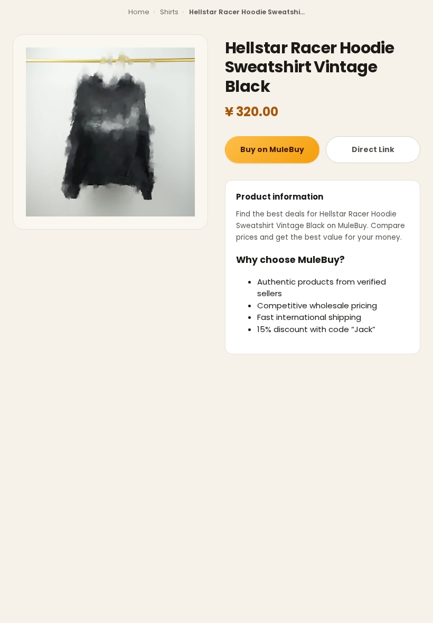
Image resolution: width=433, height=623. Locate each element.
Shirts (169, 11)
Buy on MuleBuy (272, 149)
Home (138, 11)
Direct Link (373, 149)
